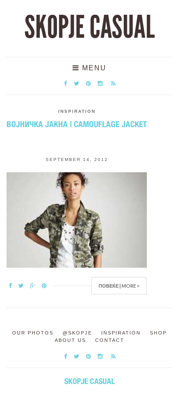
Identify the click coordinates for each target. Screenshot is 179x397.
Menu (93, 68)
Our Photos (32, 332)
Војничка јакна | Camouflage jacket (77, 124)
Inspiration (77, 111)
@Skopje (77, 332)
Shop (158, 332)
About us (70, 340)
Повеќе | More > (119, 286)
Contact (109, 340)
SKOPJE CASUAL (89, 27)
